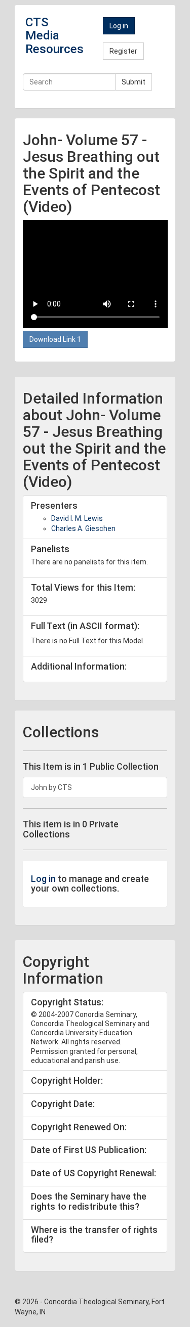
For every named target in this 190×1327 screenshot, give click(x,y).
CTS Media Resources (54, 35)
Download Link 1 (55, 339)
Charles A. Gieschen (83, 528)
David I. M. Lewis (77, 518)
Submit (133, 82)
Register (123, 51)
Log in (118, 26)
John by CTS (51, 787)
